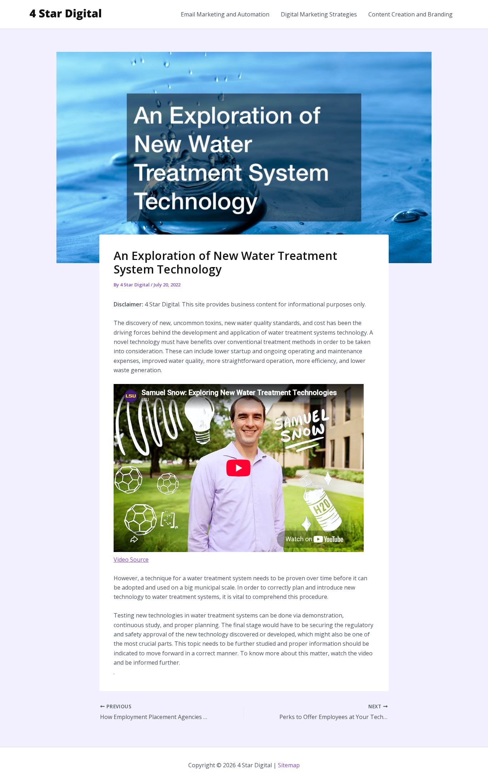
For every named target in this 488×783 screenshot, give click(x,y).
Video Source (131, 559)
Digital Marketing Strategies (319, 14)
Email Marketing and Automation (225, 14)
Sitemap (289, 765)
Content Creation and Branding (410, 14)
